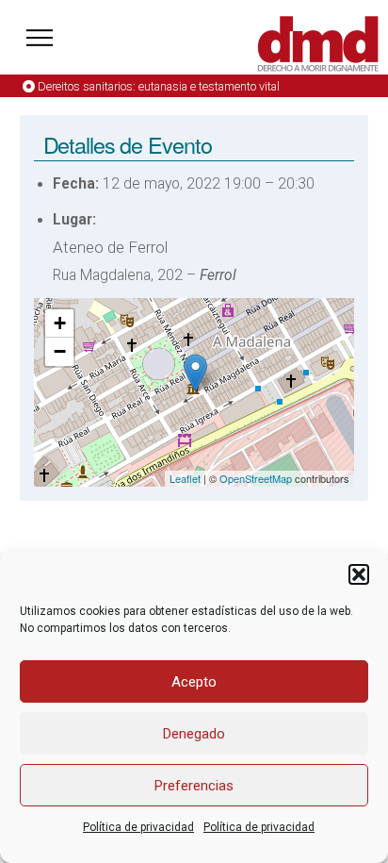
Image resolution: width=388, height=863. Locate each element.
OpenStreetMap (255, 478)
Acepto (194, 681)
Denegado (194, 733)
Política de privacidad (138, 827)
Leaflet (185, 478)
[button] (358, 574)
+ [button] (60, 323)
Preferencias (194, 785)
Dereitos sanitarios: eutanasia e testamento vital (159, 86)
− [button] (60, 351)
